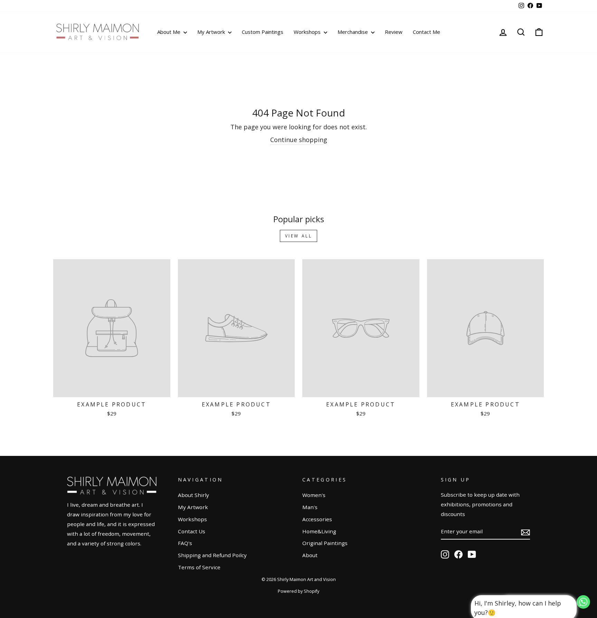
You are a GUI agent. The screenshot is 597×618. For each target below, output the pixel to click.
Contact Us (191, 531)
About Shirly (193, 494)
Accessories (317, 519)
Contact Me (426, 31)
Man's (310, 507)
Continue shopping (298, 139)
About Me (169, 31)
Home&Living (319, 531)
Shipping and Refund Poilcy (212, 555)
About (310, 555)
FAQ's (185, 543)
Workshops (308, 31)
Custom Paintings (262, 31)
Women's (313, 494)
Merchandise (353, 31)
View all (298, 236)
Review (393, 31)
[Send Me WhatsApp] (583, 606)
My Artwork (211, 31)
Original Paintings (325, 543)
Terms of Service (199, 567)
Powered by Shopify (298, 591)
